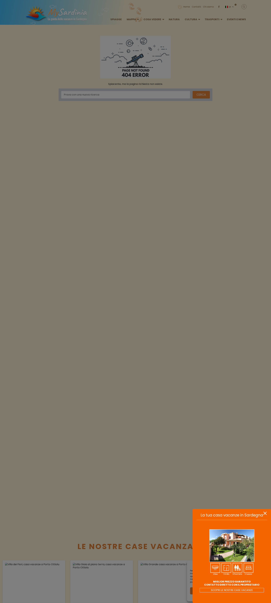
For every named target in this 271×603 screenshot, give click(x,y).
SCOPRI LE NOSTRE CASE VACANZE (232, 590)
